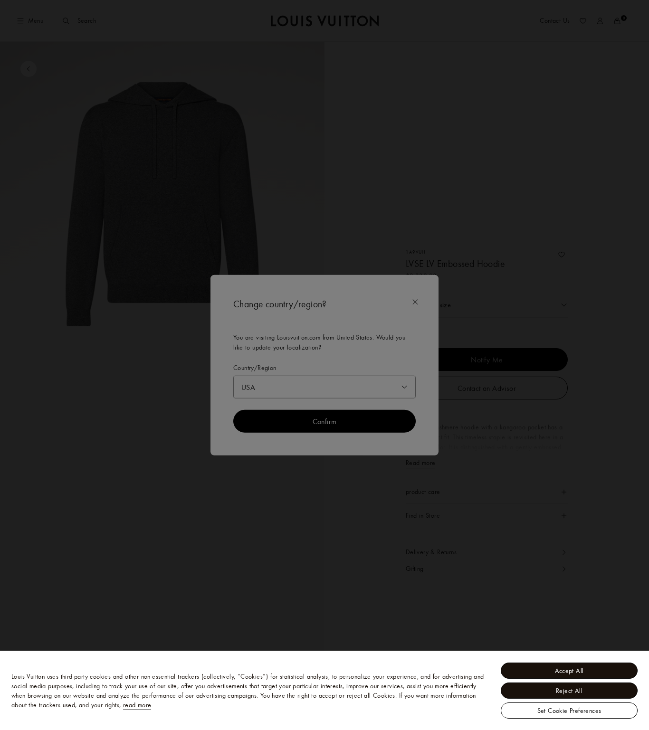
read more (137, 705)
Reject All (569, 690)
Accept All (569, 670)
